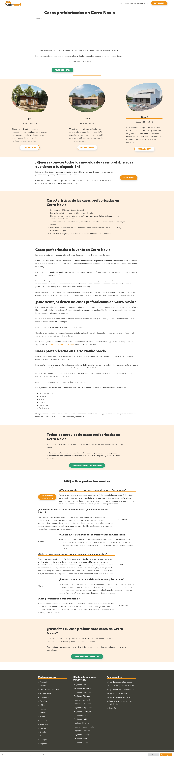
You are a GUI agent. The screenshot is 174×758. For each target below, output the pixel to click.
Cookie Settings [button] (153, 755)
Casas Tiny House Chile (49, 689)
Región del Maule (81, 715)
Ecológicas (44, 739)
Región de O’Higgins (82, 711)
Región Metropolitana (83, 707)
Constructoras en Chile (117, 693)
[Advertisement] (79, 34)
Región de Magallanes (83, 742)
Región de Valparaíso (83, 704)
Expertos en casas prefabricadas (121, 689)
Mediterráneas (46, 693)
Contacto (112, 708)
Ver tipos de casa (62, 70)
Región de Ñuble (81, 719)
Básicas (43, 736)
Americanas (44, 724)
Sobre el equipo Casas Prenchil (121, 686)
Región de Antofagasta (83, 692)
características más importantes (61, 344)
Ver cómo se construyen (47, 497)
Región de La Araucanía (84, 727)
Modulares (44, 686)
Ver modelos (128, 178)
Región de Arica (80, 684)
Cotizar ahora (30, 147)
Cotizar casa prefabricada (119, 697)
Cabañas (43, 701)
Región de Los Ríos (82, 730)
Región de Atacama (82, 696)
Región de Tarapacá (82, 688)
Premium (43, 728)
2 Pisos (42, 705)
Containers (44, 720)
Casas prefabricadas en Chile (87, 657)
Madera (43, 709)
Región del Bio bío (81, 723)
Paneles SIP (44, 682)
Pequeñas (43, 743)
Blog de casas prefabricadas (120, 682)
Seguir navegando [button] (166, 755)
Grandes (43, 732)
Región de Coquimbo (83, 700)
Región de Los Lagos (82, 734)
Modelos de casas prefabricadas (87, 465)
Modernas (44, 716)
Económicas (44, 697)
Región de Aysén (81, 738)
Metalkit (43, 713)
